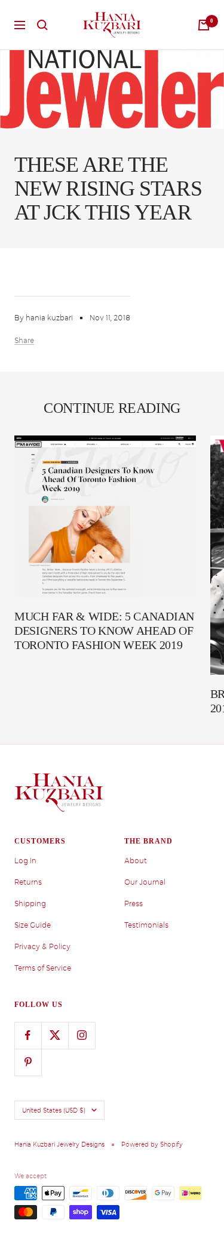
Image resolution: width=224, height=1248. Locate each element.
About (135, 861)
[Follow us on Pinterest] (27, 1062)
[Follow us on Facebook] (27, 1035)
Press (133, 904)
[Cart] (204, 25)
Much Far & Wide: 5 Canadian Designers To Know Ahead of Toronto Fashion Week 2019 (104, 630)
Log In (25, 861)
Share (24, 340)
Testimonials (146, 925)
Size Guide (32, 925)
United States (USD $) (53, 1110)
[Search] (42, 25)
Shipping (30, 904)
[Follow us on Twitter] (54, 1035)
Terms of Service (42, 968)
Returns (28, 882)
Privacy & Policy (42, 947)
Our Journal (144, 882)
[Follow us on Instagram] (81, 1035)
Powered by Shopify (152, 1144)
